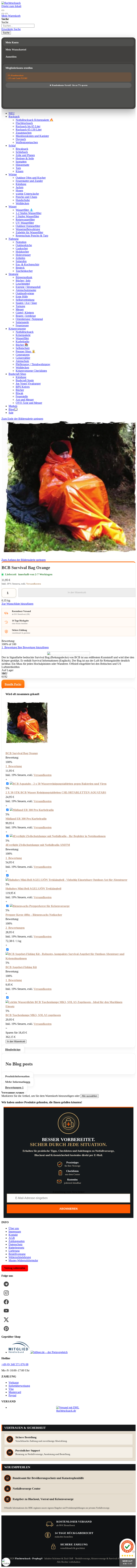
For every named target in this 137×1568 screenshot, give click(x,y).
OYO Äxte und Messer (29, 402)
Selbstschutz (23, 348)
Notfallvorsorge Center (26, 1488)
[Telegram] (6, 1284)
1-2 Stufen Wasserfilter (28, 213)
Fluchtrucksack (24, 123)
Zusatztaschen (24, 132)
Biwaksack (22, 148)
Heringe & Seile (25, 158)
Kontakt (13, 1234)
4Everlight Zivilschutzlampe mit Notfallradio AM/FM (38, 844)
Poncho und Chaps (26, 196)
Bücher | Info (23, 280)
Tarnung (20, 306)
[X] (6, 1319)
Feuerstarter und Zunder (29, 180)
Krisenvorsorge (17, 328)
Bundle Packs (13, 684)
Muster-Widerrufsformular (23, 1260)
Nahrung (14, 238)
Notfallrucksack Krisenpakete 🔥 (34, 119)
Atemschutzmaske (26, 290)
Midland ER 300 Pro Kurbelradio (26, 818)
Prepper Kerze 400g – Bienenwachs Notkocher (34, 914)
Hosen (19, 190)
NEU (12, 113)
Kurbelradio (22, 341)
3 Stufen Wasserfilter (27, 216)
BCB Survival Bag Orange (22, 753)
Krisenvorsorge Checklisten (31, 370)
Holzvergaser (23, 254)
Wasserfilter (22, 338)
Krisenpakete (23, 335)
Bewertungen (14, 1087)
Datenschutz (15, 1244)
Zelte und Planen (25, 155)
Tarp (18, 168)
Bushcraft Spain (25, 380)
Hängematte (22, 164)
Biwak (19, 393)
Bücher (20, 389)
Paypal (12, 1395)
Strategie (13, 274)
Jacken (19, 187)
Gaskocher (22, 248)
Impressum (15, 1231)
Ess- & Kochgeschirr (27, 264)
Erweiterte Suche (11, 29)
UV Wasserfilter (25, 222)
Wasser (13, 206)
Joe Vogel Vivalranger (28, 383)
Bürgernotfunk (24, 277)
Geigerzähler (23, 357)
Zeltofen (20, 258)
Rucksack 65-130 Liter (29, 129)
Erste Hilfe (22, 296)
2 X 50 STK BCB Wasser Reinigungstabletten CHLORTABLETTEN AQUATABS (56, 792)
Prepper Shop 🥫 (25, 351)
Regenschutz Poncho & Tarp (32, 235)
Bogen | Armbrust (26, 315)
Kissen (19, 171)
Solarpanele (22, 322)
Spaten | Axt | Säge (26, 302)
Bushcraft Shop (17, 373)
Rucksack (14, 116)
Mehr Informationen (17, 1081)
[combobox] (17, 26)
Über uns (14, 1228)
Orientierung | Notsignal (29, 319)
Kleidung (21, 184)
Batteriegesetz (16, 1247)
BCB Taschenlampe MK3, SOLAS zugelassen (33, 1015)
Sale (11, 412)
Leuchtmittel (23, 283)
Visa (11, 1388)
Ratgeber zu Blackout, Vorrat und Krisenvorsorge (43, 1499)
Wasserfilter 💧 (24, 209)
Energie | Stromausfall (28, 286)
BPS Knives (23, 386)
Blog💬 (13, 409)
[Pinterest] (6, 1328)
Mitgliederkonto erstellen (19, 68)
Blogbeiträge (13, 1049)
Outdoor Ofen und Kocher (31, 177)
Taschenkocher (24, 270)
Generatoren (23, 354)
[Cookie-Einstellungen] (6, 1562)
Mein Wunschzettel (16, 49)
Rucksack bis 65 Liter (28, 126)
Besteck (20, 267)
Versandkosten (33, 583)
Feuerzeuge (22, 325)
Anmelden (11, 56)
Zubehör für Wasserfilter (29, 232)
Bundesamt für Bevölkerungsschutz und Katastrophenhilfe (48, 1478)
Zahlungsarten (17, 1241)
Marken (13, 406)
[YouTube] (6, 1311)
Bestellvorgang (17, 1254)
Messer (20, 309)
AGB (12, 1237)
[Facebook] (6, 1302)
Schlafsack (22, 151)
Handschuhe (23, 200)
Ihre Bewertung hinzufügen (33, 647)
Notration (21, 242)
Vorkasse (14, 1382)
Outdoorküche (24, 245)
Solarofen (21, 261)
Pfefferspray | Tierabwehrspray (33, 364)
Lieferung (14, 1250)
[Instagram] (6, 1293)
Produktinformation (17, 1076)
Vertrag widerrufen (14, 1268)
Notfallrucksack (25, 331)
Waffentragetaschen (27, 142)
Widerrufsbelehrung (20, 1257)
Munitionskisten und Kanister (32, 135)
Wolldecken (22, 203)
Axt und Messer (25, 399)
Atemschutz (22, 361)
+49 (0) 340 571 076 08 (14, 1364)
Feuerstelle (22, 396)
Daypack (21, 139)
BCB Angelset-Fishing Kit (21, 967)
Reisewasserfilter (25, 219)
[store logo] (11, 2)
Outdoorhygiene (25, 293)
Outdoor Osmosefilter (28, 225)
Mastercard (15, 1392)
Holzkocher (22, 251)
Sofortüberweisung (19, 1385)
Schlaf (12, 145)
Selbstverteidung (25, 299)
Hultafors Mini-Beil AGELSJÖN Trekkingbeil (33, 888)
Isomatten (21, 161)
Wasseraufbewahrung (28, 229)
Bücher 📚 (22, 344)
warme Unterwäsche (27, 193)
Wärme (13, 174)
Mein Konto (12, 42)
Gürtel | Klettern (25, 312)
